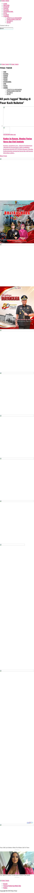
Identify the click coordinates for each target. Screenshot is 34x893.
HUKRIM (5, 8)
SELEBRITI (10, 21)
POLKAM (6, 10)
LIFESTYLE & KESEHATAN (14, 18)
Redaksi (5, 888)
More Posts (3, 156)
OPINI (5, 13)
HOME (5, 3)
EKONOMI (6, 7)
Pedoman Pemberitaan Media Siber (12, 886)
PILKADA (6, 15)
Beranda (5, 884)
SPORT (9, 22)
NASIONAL (6, 5)
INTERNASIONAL (8, 11)
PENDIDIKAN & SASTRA (14, 19)
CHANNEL (6, 16)
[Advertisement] (17, 46)
